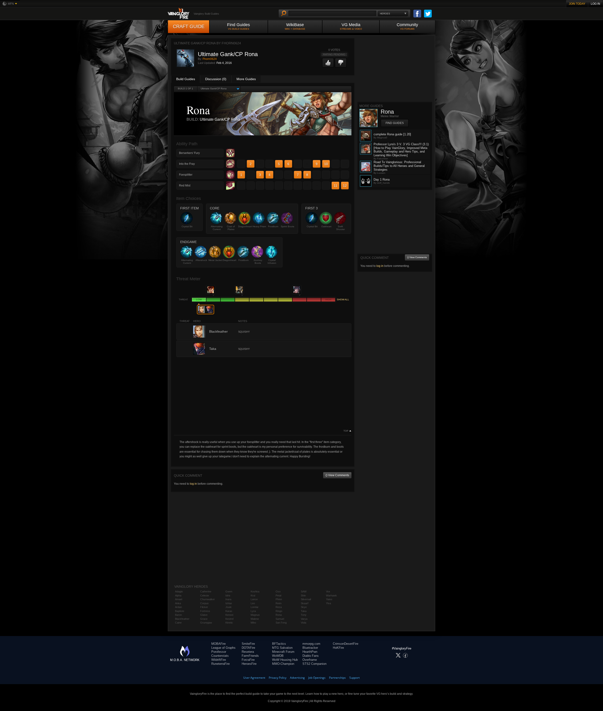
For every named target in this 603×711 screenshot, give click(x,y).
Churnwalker (207, 599)
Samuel (280, 618)
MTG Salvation (282, 647)
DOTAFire (248, 647)
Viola (303, 622)
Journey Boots (257, 261)
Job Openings (317, 678)
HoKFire (338, 647)
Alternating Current (217, 228)
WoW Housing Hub (285, 659)
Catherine (205, 591)
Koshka (255, 591)
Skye (304, 607)
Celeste (204, 595)
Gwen (228, 591)
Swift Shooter (340, 228)
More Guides (246, 79)
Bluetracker (310, 647)
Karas (228, 611)
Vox (328, 591)
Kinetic (229, 622)
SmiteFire (248, 643)
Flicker (204, 607)
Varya (304, 618)
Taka (303, 611)
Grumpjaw (206, 622)
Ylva (328, 603)
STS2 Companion (314, 664)
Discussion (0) (215, 79)
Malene (255, 618)
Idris (227, 595)
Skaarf (304, 603)
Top (345, 431)
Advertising (297, 678)
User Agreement (254, 678)
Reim (278, 603)
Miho (253, 622)
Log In (595, 3)
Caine (178, 622)
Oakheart (326, 226)
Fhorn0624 (210, 59)
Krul (253, 595)
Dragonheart (245, 226)
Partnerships (337, 678)
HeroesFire (249, 664)
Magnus (255, 614)
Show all (343, 299)
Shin (303, 595)
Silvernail (306, 599)
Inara (228, 599)
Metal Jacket (215, 260)
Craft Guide (188, 26)
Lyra (253, 611)
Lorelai (254, 607)
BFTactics (279, 643)
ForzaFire (248, 659)
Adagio (179, 591)
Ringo (279, 611)
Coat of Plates (231, 228)
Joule (228, 607)
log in (193, 483)
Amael (178, 599)
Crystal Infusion (272, 261)
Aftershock (201, 260)
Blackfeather (182, 618)
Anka (178, 603)
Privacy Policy (277, 678)
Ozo (278, 591)
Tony (303, 614)
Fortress (205, 611)
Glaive (204, 614)
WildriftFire (218, 659)
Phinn (279, 599)
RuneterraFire (220, 664)
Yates (329, 599)
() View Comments (337, 475)
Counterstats (220, 655)
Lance (254, 599)
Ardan (178, 607)
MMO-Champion (283, 664)
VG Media (351, 26)
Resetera (248, 651)
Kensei (229, 614)
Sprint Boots (287, 226)
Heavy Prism (259, 226)
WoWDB (278, 655)
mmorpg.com (311, 643)
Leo (253, 603)
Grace (204, 618)
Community (407, 26)
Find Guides (238, 26)
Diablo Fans (310, 655)
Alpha (178, 595)
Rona (279, 614)
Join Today (577, 3)
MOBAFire (218, 643)
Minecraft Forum (283, 651)
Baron (178, 614)
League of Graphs (223, 647)
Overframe (309, 659)
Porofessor (218, 651)
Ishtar (228, 603)
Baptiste (179, 611)
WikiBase (295, 26)
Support (354, 678)
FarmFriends (250, 655)
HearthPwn (309, 651)
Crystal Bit (187, 226)
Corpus (204, 603)
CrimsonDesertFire (345, 643)
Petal (278, 595)
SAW (303, 591)
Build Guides (185, 79)
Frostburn (273, 226)
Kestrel (229, 618)
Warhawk (331, 595)
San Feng (281, 622)
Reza (279, 607)
